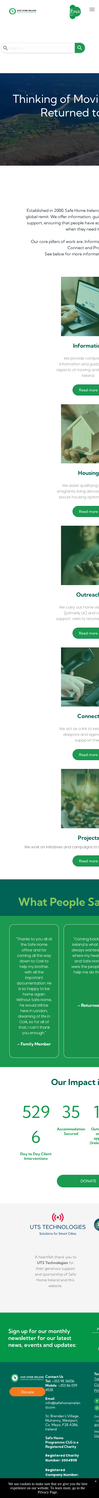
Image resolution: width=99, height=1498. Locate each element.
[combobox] (37, 48)
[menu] (92, 9)
